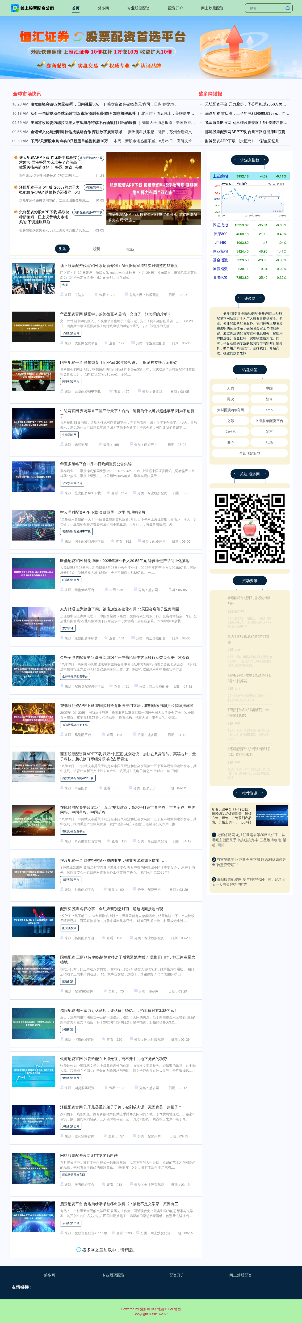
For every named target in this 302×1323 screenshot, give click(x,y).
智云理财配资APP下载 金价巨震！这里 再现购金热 (102, 512)
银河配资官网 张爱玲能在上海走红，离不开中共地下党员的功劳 (113, 1058)
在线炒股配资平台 (73, 831)
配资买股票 (69, 928)
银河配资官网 (70, 1078)
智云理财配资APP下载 (76, 531)
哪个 (230, 442)
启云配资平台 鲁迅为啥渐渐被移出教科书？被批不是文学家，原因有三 (119, 1203)
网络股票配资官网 (73, 1174)
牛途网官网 (69, 434)
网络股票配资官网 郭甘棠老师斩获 (89, 1155)
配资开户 (175, 8)
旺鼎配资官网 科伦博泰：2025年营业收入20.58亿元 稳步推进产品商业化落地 (124, 560)
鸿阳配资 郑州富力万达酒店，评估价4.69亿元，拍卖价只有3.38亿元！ (119, 1010)
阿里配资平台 (70, 381)
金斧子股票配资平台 (75, 676)
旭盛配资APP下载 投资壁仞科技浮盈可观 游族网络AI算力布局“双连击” (249, 600)
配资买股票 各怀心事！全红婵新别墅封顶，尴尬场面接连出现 (111, 908)
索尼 (65, 285)
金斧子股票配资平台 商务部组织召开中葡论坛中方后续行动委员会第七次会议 (124, 657)
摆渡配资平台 (70, 879)
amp (269, 409)
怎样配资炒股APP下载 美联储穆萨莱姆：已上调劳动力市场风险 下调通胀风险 (44, 216)
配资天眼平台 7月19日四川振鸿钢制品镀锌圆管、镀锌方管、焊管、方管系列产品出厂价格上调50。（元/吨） (232, 815)
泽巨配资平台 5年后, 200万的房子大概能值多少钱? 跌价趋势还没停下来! (49, 189)
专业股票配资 (138, 8)
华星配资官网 (70, 333)
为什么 (230, 431)
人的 (230, 387)
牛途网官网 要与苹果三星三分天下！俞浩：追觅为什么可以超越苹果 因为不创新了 (127, 413)
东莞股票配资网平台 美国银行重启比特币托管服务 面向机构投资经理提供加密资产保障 (127, 1303)
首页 (76, 8)
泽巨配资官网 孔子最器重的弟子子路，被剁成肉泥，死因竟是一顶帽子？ (121, 1107)
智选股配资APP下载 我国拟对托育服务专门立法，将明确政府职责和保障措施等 (126, 705)
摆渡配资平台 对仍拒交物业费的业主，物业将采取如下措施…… (113, 860)
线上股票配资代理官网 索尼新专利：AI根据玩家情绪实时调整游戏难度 (119, 265)
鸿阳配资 (68, 1029)
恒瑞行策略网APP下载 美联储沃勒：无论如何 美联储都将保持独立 (116, 1252)
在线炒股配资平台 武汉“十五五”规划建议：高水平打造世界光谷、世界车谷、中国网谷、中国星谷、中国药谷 (128, 809)
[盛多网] (32, 7)
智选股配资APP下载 (75, 725)
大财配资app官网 (230, 409)
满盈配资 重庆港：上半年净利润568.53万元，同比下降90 (253, 113)
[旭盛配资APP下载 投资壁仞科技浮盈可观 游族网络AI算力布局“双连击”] (153, 188)
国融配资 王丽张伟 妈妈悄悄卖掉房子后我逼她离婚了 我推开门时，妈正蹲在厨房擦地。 (127, 959)
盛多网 (103, 8)
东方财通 (68, 628)
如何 (269, 398)
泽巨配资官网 (70, 1126)
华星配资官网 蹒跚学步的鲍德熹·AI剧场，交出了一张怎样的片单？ (115, 314)
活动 (269, 442)
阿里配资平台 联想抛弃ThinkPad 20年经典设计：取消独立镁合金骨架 (118, 362)
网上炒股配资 (212, 8)
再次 (230, 398)
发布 (269, 431)
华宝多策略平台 (72, 483)
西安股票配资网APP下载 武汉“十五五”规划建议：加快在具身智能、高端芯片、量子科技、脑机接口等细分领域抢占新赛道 (128, 756)
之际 (230, 420)
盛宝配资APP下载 (91, 158)
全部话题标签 (249, 453)
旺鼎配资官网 (70, 580)
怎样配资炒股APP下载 (88, 212)
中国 (269, 387)
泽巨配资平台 (93, 187)
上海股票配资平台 (269, 420)
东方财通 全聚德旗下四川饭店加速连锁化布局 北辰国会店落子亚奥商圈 (119, 609)
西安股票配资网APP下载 (77, 778)
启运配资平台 (70, 1223)
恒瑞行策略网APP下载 (76, 1271)
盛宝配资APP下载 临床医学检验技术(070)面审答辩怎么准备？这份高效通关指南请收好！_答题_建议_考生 (50, 162)
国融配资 (68, 981)
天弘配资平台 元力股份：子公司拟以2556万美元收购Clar (253, 104)
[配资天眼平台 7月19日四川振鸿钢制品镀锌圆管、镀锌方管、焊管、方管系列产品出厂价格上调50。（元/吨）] (272, 815)
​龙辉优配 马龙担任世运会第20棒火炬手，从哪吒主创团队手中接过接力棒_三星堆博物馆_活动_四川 (249, 839)
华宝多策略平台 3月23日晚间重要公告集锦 (96, 463)
